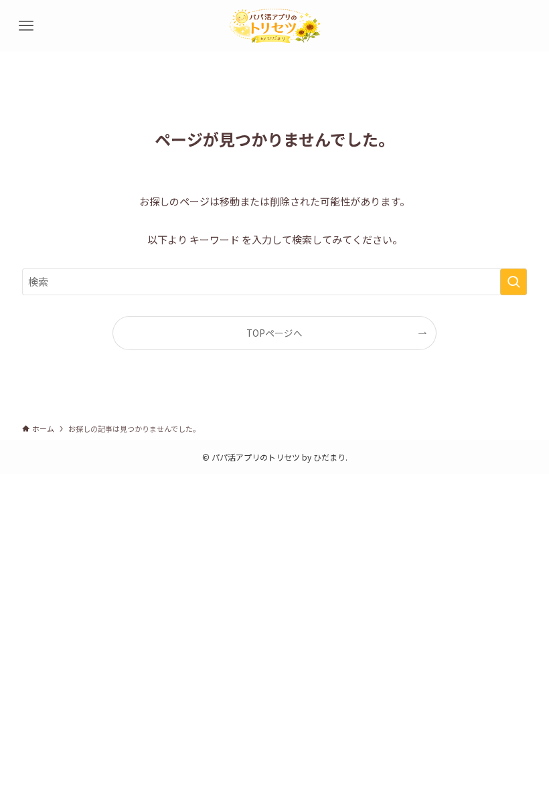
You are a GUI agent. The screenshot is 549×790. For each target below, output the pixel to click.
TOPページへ (274, 332)
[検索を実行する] (513, 281)
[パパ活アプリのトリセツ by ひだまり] (275, 26)
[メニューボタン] (26, 26)
